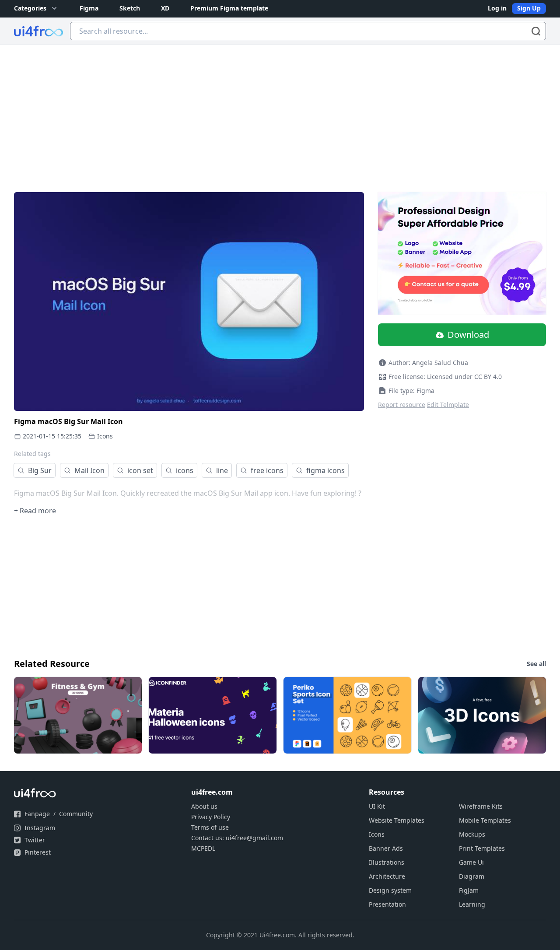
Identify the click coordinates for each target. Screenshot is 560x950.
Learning (472, 904)
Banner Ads (386, 848)
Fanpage (37, 814)
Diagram (471, 876)
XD (165, 8)
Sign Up (529, 8)
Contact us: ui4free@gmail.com (237, 838)
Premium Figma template (229, 8)
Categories (30, 8)
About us (204, 806)
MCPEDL (203, 848)
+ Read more (35, 510)
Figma (89, 8)
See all (536, 663)
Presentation (387, 904)
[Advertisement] (280, 110)
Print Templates (482, 848)
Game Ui (471, 862)
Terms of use (210, 827)
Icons (105, 436)
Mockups (472, 834)
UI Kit (377, 806)
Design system (390, 890)
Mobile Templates (485, 820)
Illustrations (386, 862)
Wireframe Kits (481, 806)
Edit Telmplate (448, 404)
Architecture (387, 876)
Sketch (129, 8)
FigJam (469, 890)
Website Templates (396, 820)
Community (76, 814)
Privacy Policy (210, 817)
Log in (497, 8)
